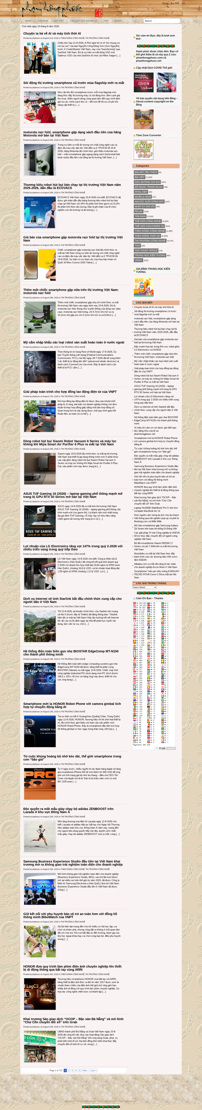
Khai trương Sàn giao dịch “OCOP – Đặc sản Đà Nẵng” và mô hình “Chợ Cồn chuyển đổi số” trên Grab (73, 1020)
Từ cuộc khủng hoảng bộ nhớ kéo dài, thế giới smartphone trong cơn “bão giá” (72, 758)
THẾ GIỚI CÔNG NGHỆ (148, 221)
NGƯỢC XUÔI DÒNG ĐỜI (149, 201)
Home (165, 3)
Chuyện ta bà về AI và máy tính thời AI (52, 33)
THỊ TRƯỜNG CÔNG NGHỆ (97, 38)
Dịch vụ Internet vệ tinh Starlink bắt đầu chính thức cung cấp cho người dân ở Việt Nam (72, 600)
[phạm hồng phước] (53, 16)
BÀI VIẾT (59, 21)
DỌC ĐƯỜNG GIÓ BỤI (147, 182)
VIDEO (138, 260)
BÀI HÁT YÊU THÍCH (146, 172)
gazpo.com (132, 1101)
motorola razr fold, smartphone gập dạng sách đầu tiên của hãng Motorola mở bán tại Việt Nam (72, 133)
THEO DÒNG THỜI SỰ (147, 235)
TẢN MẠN (43, 21)
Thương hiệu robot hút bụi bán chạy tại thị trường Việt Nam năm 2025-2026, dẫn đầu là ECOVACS (72, 186)
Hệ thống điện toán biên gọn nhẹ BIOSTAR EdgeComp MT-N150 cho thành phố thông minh (71, 652)
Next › (85, 1070)
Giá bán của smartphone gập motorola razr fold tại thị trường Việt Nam (73, 239)
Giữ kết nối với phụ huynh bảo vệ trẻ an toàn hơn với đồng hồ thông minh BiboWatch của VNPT (70, 915)
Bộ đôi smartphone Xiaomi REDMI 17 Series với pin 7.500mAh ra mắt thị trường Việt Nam (156, 546)
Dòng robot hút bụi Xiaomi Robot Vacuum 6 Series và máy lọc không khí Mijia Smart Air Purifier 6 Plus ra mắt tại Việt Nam (69, 442)
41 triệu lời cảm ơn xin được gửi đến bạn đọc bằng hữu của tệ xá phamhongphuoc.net (155, 430)
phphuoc (36, 38)
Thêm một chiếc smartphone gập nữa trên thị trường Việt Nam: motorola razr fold (71, 291)
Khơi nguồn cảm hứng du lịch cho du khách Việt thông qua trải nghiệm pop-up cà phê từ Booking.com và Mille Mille (156, 518)
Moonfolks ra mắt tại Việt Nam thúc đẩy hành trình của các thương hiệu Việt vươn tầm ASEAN (155, 556)
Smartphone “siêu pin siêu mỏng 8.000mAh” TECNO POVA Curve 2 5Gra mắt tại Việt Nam (156, 574)
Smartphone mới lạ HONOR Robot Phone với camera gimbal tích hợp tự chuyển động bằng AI (72, 705)
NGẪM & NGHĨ (143, 196)
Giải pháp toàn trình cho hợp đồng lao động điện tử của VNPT (70, 391)
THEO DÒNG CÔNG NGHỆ (72, 38)
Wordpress (112, 1101)
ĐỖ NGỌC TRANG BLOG (149, 187)
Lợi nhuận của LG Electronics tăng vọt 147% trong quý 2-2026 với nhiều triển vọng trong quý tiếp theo (73, 547)
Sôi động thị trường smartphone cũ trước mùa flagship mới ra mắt (73, 83)
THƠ (106, 21)
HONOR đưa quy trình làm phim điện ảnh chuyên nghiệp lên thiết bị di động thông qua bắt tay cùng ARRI (72, 968)
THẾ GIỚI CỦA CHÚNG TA (83, 21)
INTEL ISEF (141, 191)
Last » (94, 1070)
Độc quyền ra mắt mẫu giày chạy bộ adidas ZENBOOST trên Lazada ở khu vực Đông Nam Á (68, 810)
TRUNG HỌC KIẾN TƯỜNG (150, 255)
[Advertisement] (156, 778)
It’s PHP (175, 3)
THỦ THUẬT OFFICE (146, 250)
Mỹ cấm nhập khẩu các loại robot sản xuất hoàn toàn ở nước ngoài (73, 342)
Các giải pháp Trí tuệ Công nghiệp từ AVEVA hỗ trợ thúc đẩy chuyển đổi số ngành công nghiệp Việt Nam (157, 535)
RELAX (139, 211)
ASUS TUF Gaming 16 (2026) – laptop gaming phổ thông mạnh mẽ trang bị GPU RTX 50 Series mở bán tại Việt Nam (72, 495)
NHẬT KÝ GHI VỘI (145, 206)
